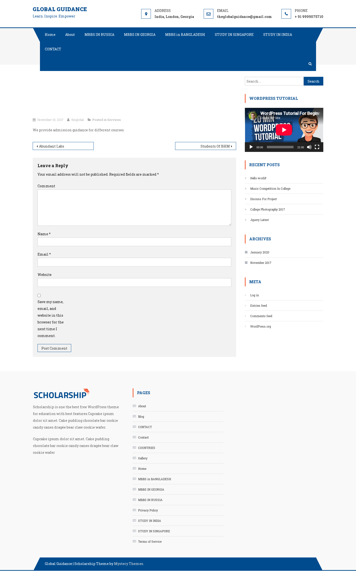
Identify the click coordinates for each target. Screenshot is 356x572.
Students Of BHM (215, 146)
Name (44, 234)
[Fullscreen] (317, 147)
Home (50, 34)
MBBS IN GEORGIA (139, 34)
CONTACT (53, 49)
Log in (254, 295)
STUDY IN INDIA (277, 34)
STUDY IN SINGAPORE (234, 34)
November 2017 (260, 263)
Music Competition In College (270, 188)
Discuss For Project (263, 199)
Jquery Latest (259, 220)
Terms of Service (150, 541)
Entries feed (258, 305)
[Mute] (309, 147)
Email (44, 254)
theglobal (77, 120)
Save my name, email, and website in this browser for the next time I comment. (51, 318)
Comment (46, 186)
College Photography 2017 (267, 209)
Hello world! (258, 178)
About (70, 34)
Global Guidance (60, 9)
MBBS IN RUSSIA (99, 34)
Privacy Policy (148, 510)
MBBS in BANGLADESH (185, 34)
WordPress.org (260, 326)
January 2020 (259, 252)
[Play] (251, 147)
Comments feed (261, 316)
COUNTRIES (146, 448)
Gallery (142, 458)
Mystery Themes (128, 563)
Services (114, 120)
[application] (284, 130)
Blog (141, 416)
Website (45, 274)
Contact (143, 437)
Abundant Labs (51, 146)
